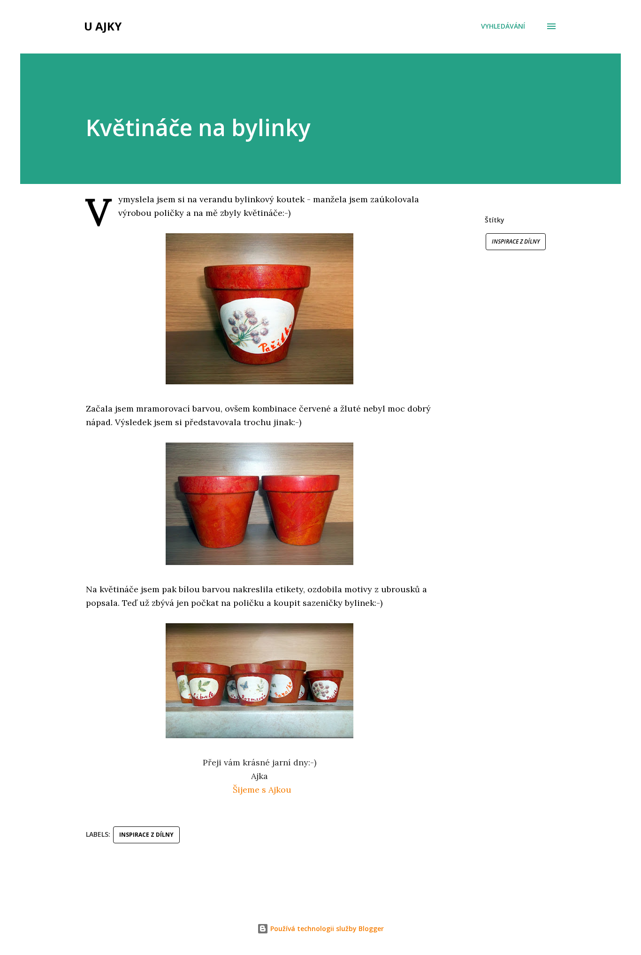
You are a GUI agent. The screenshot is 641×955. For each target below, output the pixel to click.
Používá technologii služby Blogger (326, 928)
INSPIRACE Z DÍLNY (516, 241)
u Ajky (103, 26)
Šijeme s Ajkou (262, 789)
